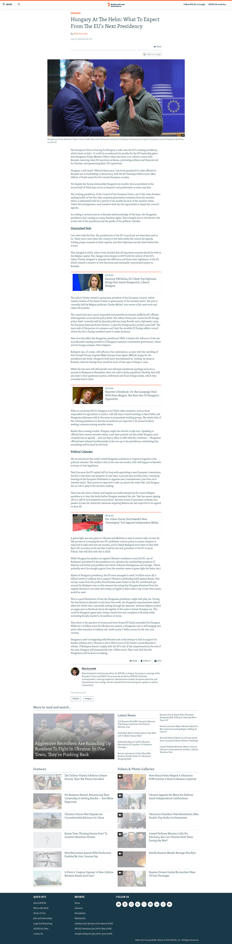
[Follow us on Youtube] (118, 904)
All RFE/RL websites (217, 4)
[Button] (157, 46)
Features (79, 908)
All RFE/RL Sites (40, 929)
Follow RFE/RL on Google (194, 4)
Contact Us (38, 934)
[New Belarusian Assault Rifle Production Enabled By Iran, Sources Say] (47, 859)
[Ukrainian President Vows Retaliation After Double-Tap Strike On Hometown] (132, 821)
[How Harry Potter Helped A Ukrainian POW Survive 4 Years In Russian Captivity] (132, 782)
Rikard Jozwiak (80, 34)
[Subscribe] (169, 904)
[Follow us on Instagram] (131, 904)
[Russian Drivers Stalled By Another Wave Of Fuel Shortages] (132, 879)
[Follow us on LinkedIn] (156, 904)
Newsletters (80, 913)
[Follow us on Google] (137, 904)
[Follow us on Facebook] (150, 904)
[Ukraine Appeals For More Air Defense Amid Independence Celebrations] (132, 801)
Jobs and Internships (42, 918)
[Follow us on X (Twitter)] (144, 904)
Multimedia (80, 918)
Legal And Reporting (42, 924)
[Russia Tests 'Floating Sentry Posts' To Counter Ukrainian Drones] (47, 840)
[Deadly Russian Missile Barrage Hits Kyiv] (132, 859)
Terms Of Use (39, 913)
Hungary (76, 13)
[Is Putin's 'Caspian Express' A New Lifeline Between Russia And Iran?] (47, 879)
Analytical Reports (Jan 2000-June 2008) (93, 934)
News (77, 903)
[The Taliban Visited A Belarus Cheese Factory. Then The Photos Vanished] (47, 782)
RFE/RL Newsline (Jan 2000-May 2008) (93, 929)
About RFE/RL (39, 903)
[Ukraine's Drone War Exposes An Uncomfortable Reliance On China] (47, 821)
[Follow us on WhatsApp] (163, 904)
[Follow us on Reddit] (124, 904)
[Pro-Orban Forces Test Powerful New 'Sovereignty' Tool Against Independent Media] (88, 522)
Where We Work (40, 908)
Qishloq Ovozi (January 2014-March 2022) (94, 924)
